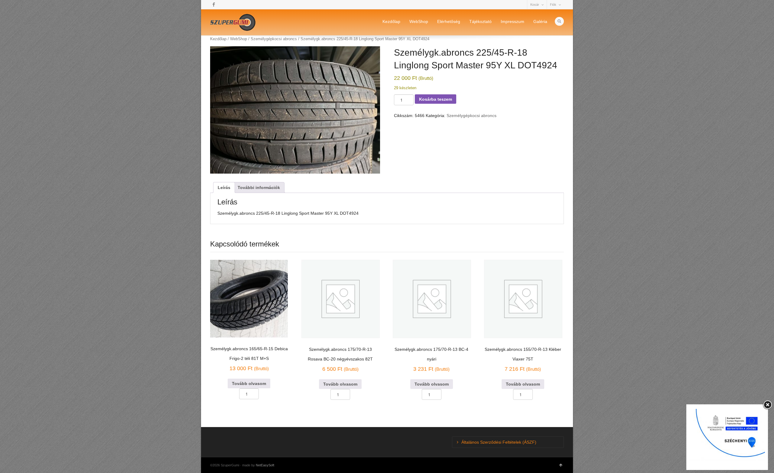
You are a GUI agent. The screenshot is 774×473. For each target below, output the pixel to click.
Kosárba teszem (435, 99)
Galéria (540, 21)
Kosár (534, 4)
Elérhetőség (448, 21)
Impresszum (512, 21)
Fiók (553, 4)
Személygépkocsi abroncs (471, 115)
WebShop (418, 21)
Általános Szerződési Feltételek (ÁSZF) (498, 442)
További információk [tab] (259, 187)
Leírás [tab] (224, 187)
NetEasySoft (265, 465)
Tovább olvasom (249, 383)
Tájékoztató (480, 21)
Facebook (213, 4)
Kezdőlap (391, 21)
